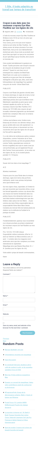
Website (6, 314)
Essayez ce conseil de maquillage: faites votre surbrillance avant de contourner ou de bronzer (19, 385)
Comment (7, 274)
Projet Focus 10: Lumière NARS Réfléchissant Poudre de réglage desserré (16, 405)
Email (5, 305)
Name (5, 296)
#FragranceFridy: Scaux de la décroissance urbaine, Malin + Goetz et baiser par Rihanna (18, 395)
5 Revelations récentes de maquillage (18, 355)
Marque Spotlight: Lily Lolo (14, 350)
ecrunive (19, 31)
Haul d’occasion (10, 360)
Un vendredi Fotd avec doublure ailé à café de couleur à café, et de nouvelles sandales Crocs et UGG (18, 367)
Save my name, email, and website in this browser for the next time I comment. (17, 327)
